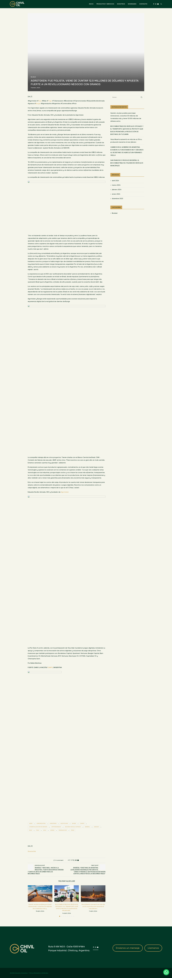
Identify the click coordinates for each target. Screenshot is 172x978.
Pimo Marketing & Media (38, 973)
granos (96, 827)
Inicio (91, 4)
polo (37, 830)
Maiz (30, 830)
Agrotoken (65, 492)
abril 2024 (115, 181)
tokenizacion (62, 830)
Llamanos (153, 948)
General (87, 827)
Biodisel (114, 213)
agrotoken (53, 823)
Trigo (50, 101)
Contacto (143, 4)
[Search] (161, 4)
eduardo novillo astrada (73, 827)
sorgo (52, 830)
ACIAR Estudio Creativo (19, 973)
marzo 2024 (116, 185)
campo (82, 823)
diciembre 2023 (117, 199)
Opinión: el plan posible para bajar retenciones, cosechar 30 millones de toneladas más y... (40, 907)
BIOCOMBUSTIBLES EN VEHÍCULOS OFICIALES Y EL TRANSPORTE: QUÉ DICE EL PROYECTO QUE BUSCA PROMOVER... (66, 908)
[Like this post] (69, 860)
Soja (40, 101)
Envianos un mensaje (127, 948)
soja (44, 830)
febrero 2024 (116, 190)
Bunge (38, 104)
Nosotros (121, 4)
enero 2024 (116, 194)
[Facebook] (153, 4)
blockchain (64, 823)
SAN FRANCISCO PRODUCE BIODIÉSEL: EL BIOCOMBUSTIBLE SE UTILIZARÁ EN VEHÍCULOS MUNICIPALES (126, 163)
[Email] (158, 4)
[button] (30, 901)
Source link (32, 851)
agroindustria (41, 823)
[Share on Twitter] (74, 860)
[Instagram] (155, 4)
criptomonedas (56, 827)
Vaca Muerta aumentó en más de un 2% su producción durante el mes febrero (93, 907)
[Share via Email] (78, 860)
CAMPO (50, 667)
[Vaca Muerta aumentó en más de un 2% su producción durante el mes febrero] (93, 893)
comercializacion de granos (38, 827)
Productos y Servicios (105, 4)
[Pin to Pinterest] (76, 860)
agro (30, 823)
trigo (72, 830)
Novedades (132, 4)
